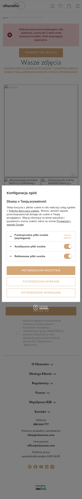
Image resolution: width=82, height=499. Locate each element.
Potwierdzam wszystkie (41, 270)
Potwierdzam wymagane (41, 292)
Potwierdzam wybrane (41, 281)
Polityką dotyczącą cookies (24, 210)
